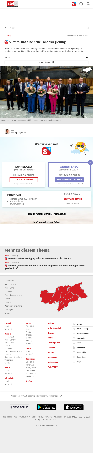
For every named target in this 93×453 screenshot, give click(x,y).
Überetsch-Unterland (13, 306)
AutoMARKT (53, 362)
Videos (51, 323)
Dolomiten (81, 348)
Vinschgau (9, 309)
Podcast (51, 352)
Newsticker (81, 338)
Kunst (28, 329)
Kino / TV (29, 344)
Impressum (7, 417)
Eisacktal (8, 299)
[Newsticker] (81, 4)
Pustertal (8, 302)
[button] (87, 28)
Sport (28, 348)
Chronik (8, 323)
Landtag (8, 35)
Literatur (29, 338)
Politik (12, 28)
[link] (38, 258)
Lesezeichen (82, 357)
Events (51, 333)
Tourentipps (54, 396)
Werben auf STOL (18, 396)
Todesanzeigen (83, 333)
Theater (29, 335)
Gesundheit (30, 371)
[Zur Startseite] (6, 28)
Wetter (79, 324)
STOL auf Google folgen (47, 62)
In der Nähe (81, 352)
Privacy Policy (24, 417)
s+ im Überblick (54, 328)
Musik (28, 332)
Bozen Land (9, 288)
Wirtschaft (9, 378)
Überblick (30, 326)
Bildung (29, 341)
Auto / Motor (31, 368)
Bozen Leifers (10, 284)
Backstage (30, 376)
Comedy (51, 348)
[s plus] (74, 4)
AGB (15, 417)
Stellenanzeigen (83, 329)
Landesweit (9, 281)
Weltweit (8, 329)
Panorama (30, 359)
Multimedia (31, 373)
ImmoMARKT (53, 357)
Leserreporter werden (37, 396)
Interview (15, 263)
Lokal (7, 326)
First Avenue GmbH (49, 425)
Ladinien (8, 291)
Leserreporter (54, 343)
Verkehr (80, 343)
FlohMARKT (53, 367)
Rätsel (50, 338)
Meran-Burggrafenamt (13, 295)
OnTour (29, 381)
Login (79, 362)
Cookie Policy (37, 417)
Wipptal (8, 313)
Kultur (29, 323)
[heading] (46, 42)
